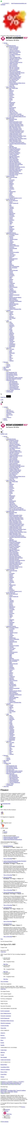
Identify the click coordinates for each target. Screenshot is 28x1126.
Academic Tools (7, 369)
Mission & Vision (10, 412)
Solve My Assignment (14, 68)
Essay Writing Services (6, 1013)
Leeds (10, 328)
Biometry (11, 306)
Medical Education (13, 270)
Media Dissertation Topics (15, 139)
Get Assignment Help (5, 803)
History (11, 98)
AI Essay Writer (10, 390)
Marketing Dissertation (14, 156)
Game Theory (12, 254)
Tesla (10, 359)
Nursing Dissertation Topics (15, 129)
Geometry (11, 207)
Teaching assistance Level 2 (15, 198)
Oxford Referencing (13, 387)
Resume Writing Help (14, 75)
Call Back (7, 1115)
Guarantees (8, 413)
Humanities (11, 229)
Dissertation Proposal (14, 172)
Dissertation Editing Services (15, 169)
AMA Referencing (13, 385)
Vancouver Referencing (14, 389)
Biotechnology (12, 305)
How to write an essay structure (16, 115)
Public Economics (13, 287)
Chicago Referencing (14, 386)
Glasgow (11, 332)
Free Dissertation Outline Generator (14, 377)
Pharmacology (12, 191)
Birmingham (12, 346)
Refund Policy (4, 1064)
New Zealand (12, 318)
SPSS (10, 278)
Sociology (11, 284)
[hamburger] (1, 404)
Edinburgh (11, 333)
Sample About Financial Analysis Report (12, 839)
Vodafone (11, 360)
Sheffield (11, 340)
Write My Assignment (14, 59)
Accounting (12, 179)
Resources (5, 362)
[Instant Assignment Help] (14, 427)
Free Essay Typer (10, 376)
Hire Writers (6, 367)
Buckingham (12, 345)
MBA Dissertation (13, 158)
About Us (8, 409)
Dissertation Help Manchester (16, 164)
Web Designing (12, 292)
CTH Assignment (13, 65)
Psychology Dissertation (14, 152)
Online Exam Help (13, 49)
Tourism (11, 271)
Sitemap (2, 1076)
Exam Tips (11, 85)
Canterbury (11, 336)
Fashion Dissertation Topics (15, 133)
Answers (8, 365)
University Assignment (14, 50)
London (11, 323)
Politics (10, 106)
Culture (11, 240)
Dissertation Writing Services (15, 173)
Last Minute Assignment (14, 54)
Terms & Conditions (5, 1069)
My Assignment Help (14, 79)
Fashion (11, 251)
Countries (8, 310)
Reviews (5, 420)
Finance (11, 96)
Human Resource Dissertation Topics (17, 136)
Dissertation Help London (15, 163)
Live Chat (8, 1117)
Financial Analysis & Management (11, 837)
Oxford (10, 327)
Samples (8, 364)
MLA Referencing (13, 382)
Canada (11, 313)
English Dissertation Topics (15, 134)
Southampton (12, 344)
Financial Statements (8, 846)
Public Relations (13, 298)
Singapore (11, 316)
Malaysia (11, 314)
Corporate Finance (7, 907)
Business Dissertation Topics (15, 121)
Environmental (12, 107)
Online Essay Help (13, 112)
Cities (7, 320)
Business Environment (14, 294)
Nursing (11, 92)
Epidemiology (12, 244)
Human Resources (13, 258)
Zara (10, 354)
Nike (10, 356)
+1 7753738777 (5, 3)
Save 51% (18, 35)
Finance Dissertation (13, 160)
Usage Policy (4, 1074)
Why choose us (9, 410)
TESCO (11, 358)
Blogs (4, 368)
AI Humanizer (9, 391)
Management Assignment (15, 52)
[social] (2, 1084)
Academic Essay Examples (15, 114)
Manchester (11, 325)
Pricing (5, 418)
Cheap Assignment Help (14, 57)
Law (10, 101)
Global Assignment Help (14, 77)
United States (4, 1050)
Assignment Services (11, 45)
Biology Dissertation (14, 151)
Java (10, 178)
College (11, 192)
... (24, 856)
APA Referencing (13, 381)
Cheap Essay (12, 110)
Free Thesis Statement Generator (13, 378)
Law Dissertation (13, 155)
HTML (10, 227)
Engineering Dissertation (14, 148)
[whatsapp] (1, 1)
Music (10, 269)
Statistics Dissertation (14, 154)
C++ (10, 225)
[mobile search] (1, 429)
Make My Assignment (14, 67)
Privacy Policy (4, 1072)
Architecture (12, 283)
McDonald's (12, 353)
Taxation (11, 288)
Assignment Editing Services (15, 62)
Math (10, 205)
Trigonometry (12, 307)
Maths (10, 194)
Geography (11, 97)
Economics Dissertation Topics (16, 124)
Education (11, 105)
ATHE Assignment (13, 63)
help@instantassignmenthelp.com (18, 3)
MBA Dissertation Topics (15, 127)
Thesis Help (3, 1028)
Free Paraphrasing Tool (11, 372)
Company (5, 407)
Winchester (11, 338)
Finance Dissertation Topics (15, 123)
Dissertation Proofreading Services (17, 167)
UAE (10, 315)
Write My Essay (12, 111)
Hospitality (11, 260)
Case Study (8, 347)
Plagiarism (7, 1109)
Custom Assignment (13, 61)
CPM (10, 223)
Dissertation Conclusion (14, 168)
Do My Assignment (13, 48)
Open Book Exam (13, 80)
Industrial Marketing (13, 303)
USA (10, 319)
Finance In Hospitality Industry (10, 838)
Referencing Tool (10, 380)
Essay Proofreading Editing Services (17, 116)
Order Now (3, 397)
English (11, 99)
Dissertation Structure (14, 165)
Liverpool (11, 324)
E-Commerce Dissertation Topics (16, 142)
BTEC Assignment (13, 53)
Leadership (11, 103)
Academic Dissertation (14, 150)
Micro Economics (13, 267)
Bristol (10, 329)
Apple (10, 350)
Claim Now (3, 951)
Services (5, 43)
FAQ (7, 416)
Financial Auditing (7, 877)
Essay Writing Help (10, 86)
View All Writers (4, 981)
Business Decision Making (15, 297)
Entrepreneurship (13, 248)
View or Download (7, 858)
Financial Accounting (14, 252)
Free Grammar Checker (11, 373)
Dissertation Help (10, 117)
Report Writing (12, 81)
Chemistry (11, 187)
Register (2, 434)
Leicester (11, 342)
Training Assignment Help (15, 309)
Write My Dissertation (14, 161)
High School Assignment (15, 71)
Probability (11, 226)
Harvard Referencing (14, 384)
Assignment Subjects (11, 232)
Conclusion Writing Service (15, 58)
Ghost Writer (12, 55)
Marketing (11, 90)
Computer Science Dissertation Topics (17, 138)
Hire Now (5, 964)
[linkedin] (19, 1084)
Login (6, 434)
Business (11, 93)
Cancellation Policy (5, 1067)
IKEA (10, 351)
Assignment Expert (13, 84)
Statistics (11, 230)
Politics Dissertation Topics (15, 141)
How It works (9, 414)
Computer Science (13, 239)
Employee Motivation (14, 245)
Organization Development (15, 301)
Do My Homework (10, 199)
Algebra (11, 222)
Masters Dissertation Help (15, 170)
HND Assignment (13, 66)
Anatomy (11, 293)
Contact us (8, 417)
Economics (11, 94)
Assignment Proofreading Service (16, 72)
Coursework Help (10, 176)
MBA (10, 89)
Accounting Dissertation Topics (16, 132)
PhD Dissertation (13, 147)
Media (10, 263)
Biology (11, 195)
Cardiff (10, 331)
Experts (2, 1042)
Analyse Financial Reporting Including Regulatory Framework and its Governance (14, 861)
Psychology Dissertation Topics (16, 125)
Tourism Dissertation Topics (15, 137)
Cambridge (11, 337)
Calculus (11, 238)
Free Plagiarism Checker (11, 375)
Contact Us (3, 1037)
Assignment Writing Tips (14, 74)
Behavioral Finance (13, 300)
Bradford (11, 334)
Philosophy (11, 108)
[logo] (14, 40)
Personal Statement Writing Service (17, 83)
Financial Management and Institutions (12, 892)
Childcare (11, 289)
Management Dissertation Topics (16, 130)
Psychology (12, 196)
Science (11, 186)
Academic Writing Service (15, 76)
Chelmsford (12, 341)
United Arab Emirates (5, 1059)
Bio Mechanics (12, 291)
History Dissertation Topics (15, 128)
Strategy (11, 296)
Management (12, 102)
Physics (11, 209)
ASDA (10, 355)
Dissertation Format (13, 174)
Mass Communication (14, 266)
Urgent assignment (13, 70)
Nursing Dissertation (14, 159)
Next (2, 939)
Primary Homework (13, 203)
